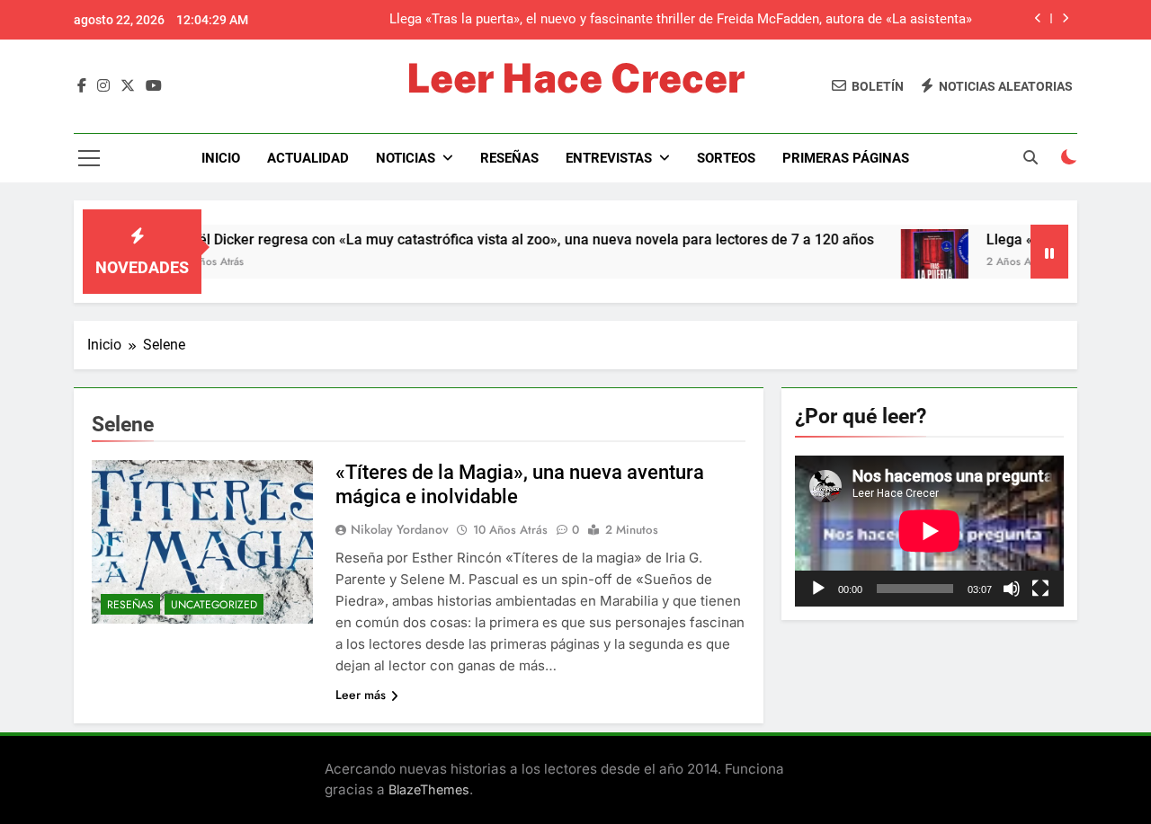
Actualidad (308, 158)
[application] (929, 531)
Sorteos (726, 158)
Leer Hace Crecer (575, 78)
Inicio (220, 158)
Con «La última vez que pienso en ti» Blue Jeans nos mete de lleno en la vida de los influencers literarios (686, 32)
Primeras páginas (845, 158)
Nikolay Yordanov (400, 529)
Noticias (405, 158)
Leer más (360, 695)
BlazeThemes (428, 789)
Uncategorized (214, 605)
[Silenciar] (1012, 589)
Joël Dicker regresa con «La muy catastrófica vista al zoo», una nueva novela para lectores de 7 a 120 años (498, 239)
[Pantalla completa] (1040, 589)
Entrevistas (609, 158)
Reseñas (509, 158)
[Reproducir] (818, 589)
